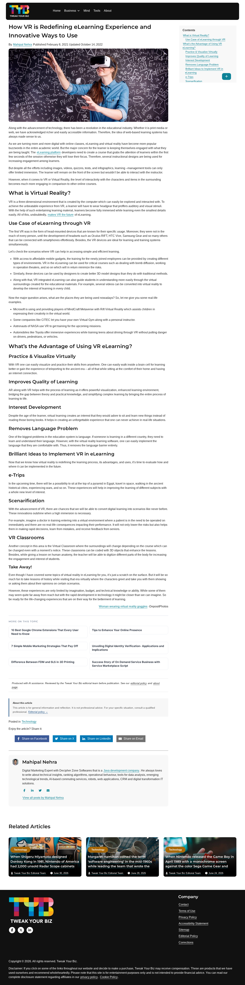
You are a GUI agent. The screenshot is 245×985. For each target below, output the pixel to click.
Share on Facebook (34, 738)
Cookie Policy (109, 977)
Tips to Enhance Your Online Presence (117, 630)
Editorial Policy (188, 936)
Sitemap (184, 929)
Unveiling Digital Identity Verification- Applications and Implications (128, 647)
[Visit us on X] (20, 930)
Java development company (121, 770)
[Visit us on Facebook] (12, 930)
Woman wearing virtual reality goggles (123, 606)
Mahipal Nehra (22, 44)
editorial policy (139, 683)
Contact (184, 904)
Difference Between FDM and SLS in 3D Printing (42, 662)
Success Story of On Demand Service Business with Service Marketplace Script (126, 663)
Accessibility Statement (193, 923)
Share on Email (133, 738)
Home (57, 10)
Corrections (186, 942)
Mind (87, 10)
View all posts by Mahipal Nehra (43, 797)
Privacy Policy (188, 917)
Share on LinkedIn (99, 738)
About (107, 10)
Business (70, 10)
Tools (96, 10)
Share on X (66, 738)
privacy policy (89, 977)
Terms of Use (187, 910)
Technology (29, 721)
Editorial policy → (38, 711)
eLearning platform (49, 152)
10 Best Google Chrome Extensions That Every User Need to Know (45, 632)
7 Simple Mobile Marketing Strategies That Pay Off (44, 646)
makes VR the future (61, 214)
